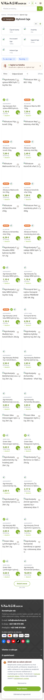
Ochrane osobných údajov (17, 676)
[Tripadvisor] (28, 641)
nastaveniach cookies (29, 678)
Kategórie (9, 19)
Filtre (5, 74)
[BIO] (4, 100)
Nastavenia (21, 683)
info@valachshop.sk (17, 620)
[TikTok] (18, 641)
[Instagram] (8, 641)
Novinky (23, 59)
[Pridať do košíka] (18, 112)
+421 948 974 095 (16, 624)
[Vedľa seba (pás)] (36, 23)
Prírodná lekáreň (12, 15)
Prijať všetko (21, 689)
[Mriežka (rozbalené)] (40, 23)
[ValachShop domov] (13, 3)
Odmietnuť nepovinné (21, 694)
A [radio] (29, 3)
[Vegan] (4, 435)
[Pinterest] (23, 641)
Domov (3, 15)
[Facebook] (4, 641)
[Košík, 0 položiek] (40, 3)
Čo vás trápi (9, 59)
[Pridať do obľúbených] (18, 80)
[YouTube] (13, 641)
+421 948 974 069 (18, 627)
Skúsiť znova (22, 583)
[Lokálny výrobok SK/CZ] (7, 100)
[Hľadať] (40, 8)
